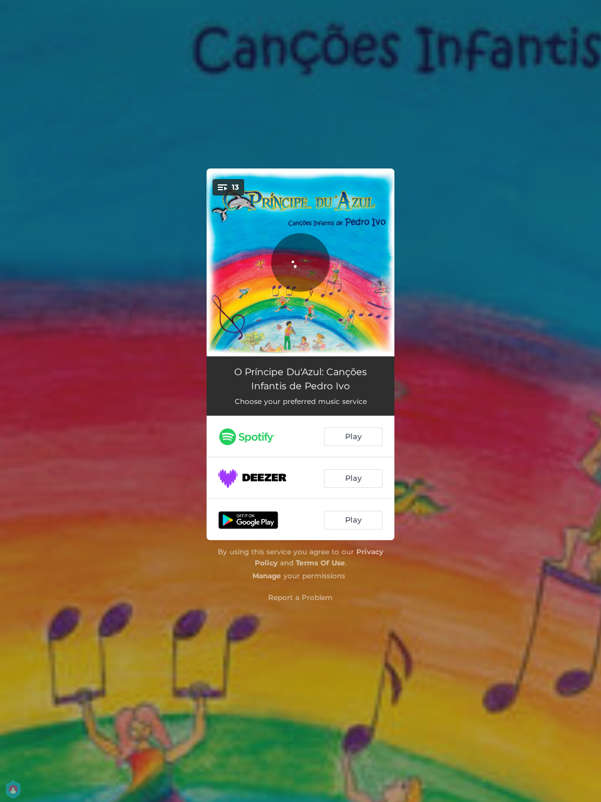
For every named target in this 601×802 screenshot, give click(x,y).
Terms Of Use (320, 562)
